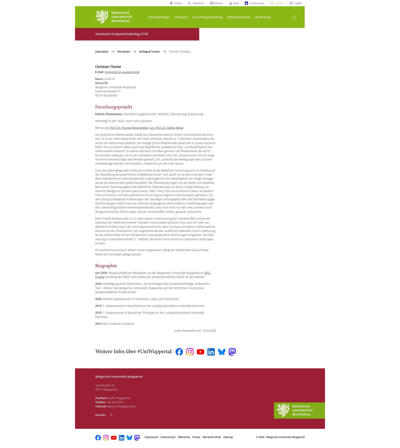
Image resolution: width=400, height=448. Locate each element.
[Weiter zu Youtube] (200, 351)
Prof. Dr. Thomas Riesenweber (129, 128)
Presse (196, 437)
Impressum (151, 437)
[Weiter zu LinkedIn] (211, 352)
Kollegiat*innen (150, 51)
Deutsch (279, 3)
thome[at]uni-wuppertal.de (122, 72)
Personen (181, 17)
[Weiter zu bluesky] (221, 352)
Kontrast (178, 3)
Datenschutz (168, 437)
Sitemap (228, 437)
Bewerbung (262, 17)
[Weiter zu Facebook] (179, 352)
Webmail (218, 3)
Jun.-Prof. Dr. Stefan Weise (166, 128)
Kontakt (101, 415)
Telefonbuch (198, 3)
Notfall (236, 3)
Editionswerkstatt (239, 17)
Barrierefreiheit (212, 437)
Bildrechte (184, 437)
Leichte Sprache (257, 3)
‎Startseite (102, 51)
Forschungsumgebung (207, 17)
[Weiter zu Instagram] (190, 352)
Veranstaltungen (159, 17)
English (298, 3)
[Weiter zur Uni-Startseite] (120, 17)
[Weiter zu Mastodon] (232, 352)
